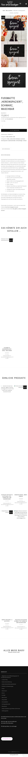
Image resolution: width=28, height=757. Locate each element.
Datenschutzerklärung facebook (9, 684)
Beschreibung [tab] (6, 148)
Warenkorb (4, 706)
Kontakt (3, 695)
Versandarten (5, 702)
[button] (23, 18)
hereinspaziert (4, 140)
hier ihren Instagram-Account (11, 207)
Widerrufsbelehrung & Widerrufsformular (11, 708)
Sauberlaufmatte (11, 140)
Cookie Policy (5, 679)
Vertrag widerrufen (6, 704)
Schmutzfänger (19, 140)
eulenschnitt (12, 139)
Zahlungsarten (5, 710)
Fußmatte (18, 139)
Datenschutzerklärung (7, 682)
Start (4, 10)
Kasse (3, 693)
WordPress (18, 751)
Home (3, 688)
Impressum (4, 690)
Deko (8, 139)
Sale (14, 136)
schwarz (25, 140)
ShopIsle (10, 751)
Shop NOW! (4, 699)
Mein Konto (4, 697)
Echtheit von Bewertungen (7, 686)
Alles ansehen (9, 10)
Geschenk (22, 139)
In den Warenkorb (14, 130)
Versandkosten (10, 119)
